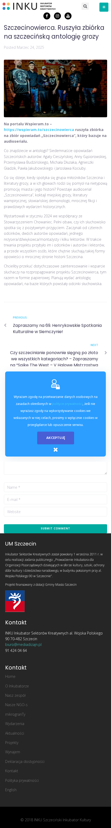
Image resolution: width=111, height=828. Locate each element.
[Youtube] (68, 15)
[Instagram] (57, 15)
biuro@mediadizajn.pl (23, 644)
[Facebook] (46, 15)
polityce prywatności (67, 404)
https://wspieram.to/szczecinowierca (39, 129)
